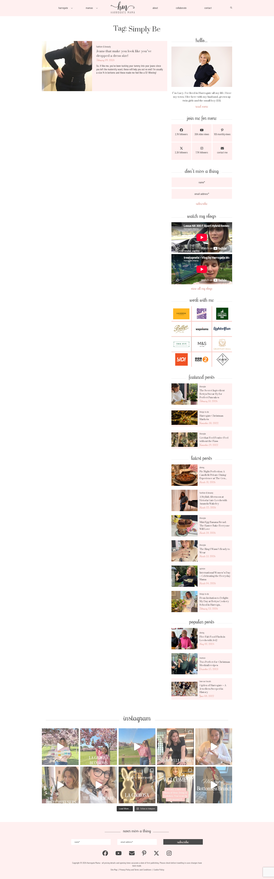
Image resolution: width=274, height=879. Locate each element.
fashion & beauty (103, 46)
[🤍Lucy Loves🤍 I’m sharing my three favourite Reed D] (60, 785)
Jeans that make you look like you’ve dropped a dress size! (123, 53)
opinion (202, 568)
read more (202, 106)
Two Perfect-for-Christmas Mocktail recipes (214, 663)
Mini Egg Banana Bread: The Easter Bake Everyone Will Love (214, 525)
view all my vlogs (201, 288)
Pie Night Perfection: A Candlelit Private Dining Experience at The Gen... (213, 475)
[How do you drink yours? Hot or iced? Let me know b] (60, 746)
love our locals (205, 681)
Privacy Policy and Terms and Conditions (135, 869)
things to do (204, 411)
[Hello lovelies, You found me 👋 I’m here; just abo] (175, 785)
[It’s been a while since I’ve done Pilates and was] (175, 746)
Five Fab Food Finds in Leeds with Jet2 (212, 638)
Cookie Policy (158, 869)
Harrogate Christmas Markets (211, 417)
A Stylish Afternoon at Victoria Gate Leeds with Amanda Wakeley (213, 500)
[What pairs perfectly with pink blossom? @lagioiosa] (98, 746)
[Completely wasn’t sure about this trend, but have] (98, 785)
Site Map (114, 869)
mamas (202, 657)
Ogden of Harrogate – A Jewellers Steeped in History (212, 689)
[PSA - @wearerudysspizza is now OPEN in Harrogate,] (213, 746)
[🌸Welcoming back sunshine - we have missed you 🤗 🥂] (137, 746)
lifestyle (202, 386)
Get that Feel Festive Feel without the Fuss (213, 439)
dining (201, 467)
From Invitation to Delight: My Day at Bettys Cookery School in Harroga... (214, 601)
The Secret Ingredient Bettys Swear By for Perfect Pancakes (212, 394)
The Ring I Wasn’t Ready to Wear (214, 550)
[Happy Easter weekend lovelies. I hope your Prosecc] (137, 785)
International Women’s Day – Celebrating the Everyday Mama (214, 576)
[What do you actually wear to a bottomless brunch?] (213, 785)
